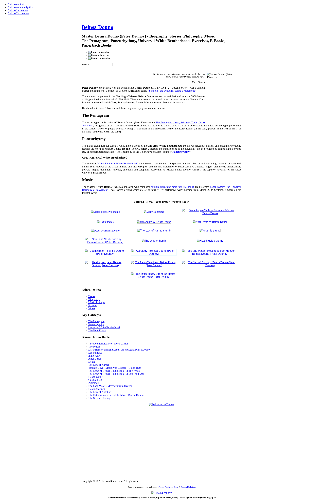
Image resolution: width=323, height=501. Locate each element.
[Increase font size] (98, 52)
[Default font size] (98, 55)
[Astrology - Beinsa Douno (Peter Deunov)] (154, 253)
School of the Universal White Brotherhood (172, 90)
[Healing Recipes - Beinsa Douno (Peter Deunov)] (105, 265)
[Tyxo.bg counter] (161, 492)
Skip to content (16, 4)
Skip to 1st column (18, 10)
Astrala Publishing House (168, 487)
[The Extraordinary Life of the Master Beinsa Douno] (154, 276)
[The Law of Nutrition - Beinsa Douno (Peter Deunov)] (154, 265)
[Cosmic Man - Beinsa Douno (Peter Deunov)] (210, 240)
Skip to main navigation (20, 7)
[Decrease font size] (99, 58)
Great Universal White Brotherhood (117, 163)
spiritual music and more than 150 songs (172, 186)
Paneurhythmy (181, 151)
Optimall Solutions (188, 487)
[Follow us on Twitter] (161, 404)
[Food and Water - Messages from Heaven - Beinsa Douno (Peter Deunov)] (210, 253)
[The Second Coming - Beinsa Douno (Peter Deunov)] (210, 265)
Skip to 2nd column (18, 13)
